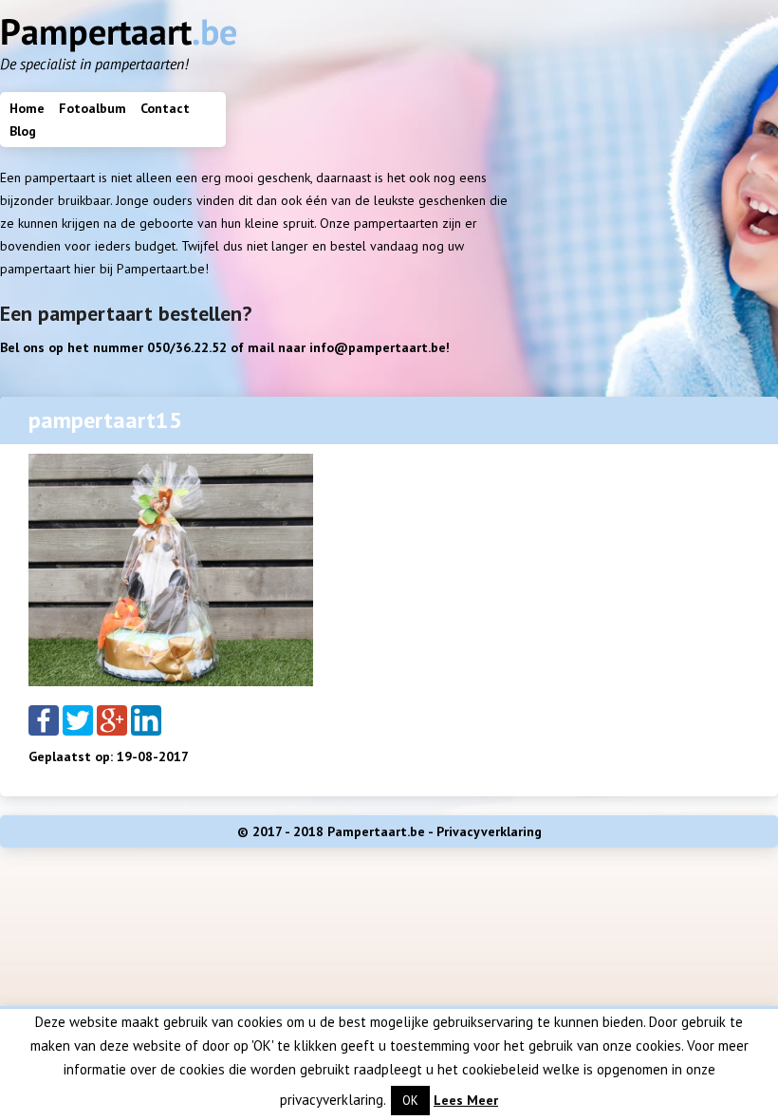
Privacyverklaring (489, 831)
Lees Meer (466, 1100)
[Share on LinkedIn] (146, 718)
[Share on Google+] (112, 718)
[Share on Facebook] (43, 718)
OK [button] (410, 1100)
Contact (165, 108)
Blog (22, 131)
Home (27, 108)
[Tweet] (78, 718)
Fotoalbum (92, 108)
